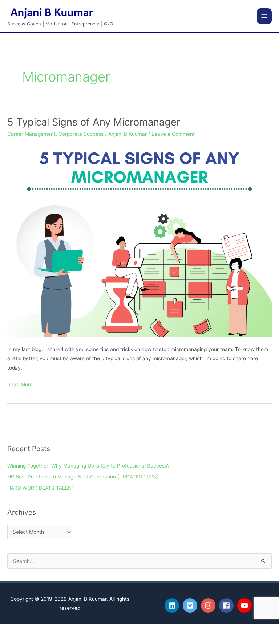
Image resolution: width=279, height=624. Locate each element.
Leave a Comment (173, 134)
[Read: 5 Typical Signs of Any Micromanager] (139, 240)
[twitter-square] (191, 605)
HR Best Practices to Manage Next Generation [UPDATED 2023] (82, 477)
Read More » (22, 383)
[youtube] (245, 605)
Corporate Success (81, 134)
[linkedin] (173, 605)
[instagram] (209, 605)
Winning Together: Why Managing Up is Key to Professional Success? (88, 466)
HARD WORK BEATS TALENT (41, 488)
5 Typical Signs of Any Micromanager (93, 122)
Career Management (31, 134)
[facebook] (227, 605)
